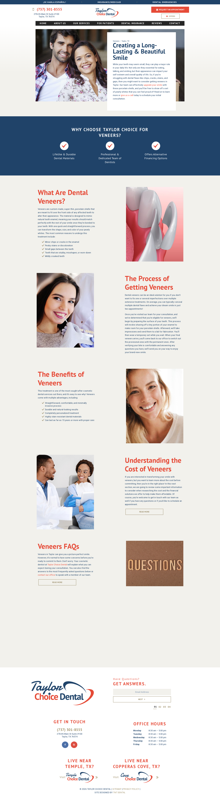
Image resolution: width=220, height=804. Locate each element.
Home (43, 23)
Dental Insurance (132, 23)
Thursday (138, 741)
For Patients (105, 23)
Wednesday (139, 737)
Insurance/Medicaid (109, 2)
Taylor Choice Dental (57, 564)
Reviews (157, 23)
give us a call (127, 95)
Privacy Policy (131, 789)
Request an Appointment (171, 9)
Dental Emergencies (165, 2)
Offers (171, 16)
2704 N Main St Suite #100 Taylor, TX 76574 (46, 15)
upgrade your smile (153, 85)
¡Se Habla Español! (54, 2)
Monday (137, 730)
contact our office (46, 575)
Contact (174, 23)
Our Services (81, 23)
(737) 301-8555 (49, 9)
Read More (144, 511)
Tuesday (137, 734)
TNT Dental (119, 792)
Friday (136, 744)
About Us (60, 23)
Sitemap (117, 789)
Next (140, 699)
